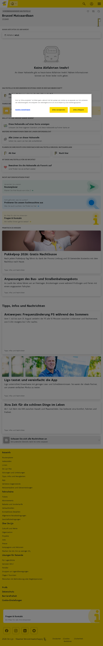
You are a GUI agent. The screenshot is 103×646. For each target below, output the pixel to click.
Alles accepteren (58, 110)
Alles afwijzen (78, 110)
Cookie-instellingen (22, 110)
